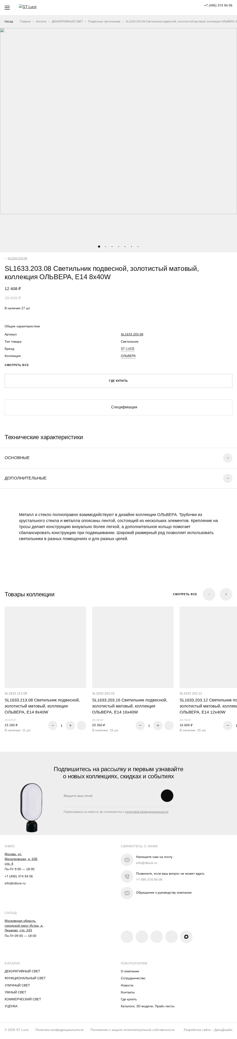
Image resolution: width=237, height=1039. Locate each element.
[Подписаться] (167, 795)
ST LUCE (127, 349)
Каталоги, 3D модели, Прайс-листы (148, 1006)
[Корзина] (152, 7)
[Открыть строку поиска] (98, 7)
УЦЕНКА (11, 1006)
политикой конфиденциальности (146, 812)
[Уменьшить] (52, 725)
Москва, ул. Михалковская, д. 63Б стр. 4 (21, 858)
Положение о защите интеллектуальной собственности (132, 1030)
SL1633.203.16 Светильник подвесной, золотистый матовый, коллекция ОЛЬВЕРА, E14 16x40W (129, 706)
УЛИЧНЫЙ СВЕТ (17, 985)
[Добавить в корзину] (81, 725)
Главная (25, 21)
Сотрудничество (133, 978)
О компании (130, 971)
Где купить (129, 999)
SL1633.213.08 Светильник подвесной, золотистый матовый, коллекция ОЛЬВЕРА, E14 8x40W (42, 706)
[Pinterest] (142, 936)
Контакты (128, 992)
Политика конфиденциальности (59, 1030)
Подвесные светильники (104, 21)
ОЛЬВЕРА (128, 356)
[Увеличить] (70, 725)
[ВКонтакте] (127, 936)
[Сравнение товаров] (111, 7)
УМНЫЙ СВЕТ (15, 992)
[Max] (186, 936)
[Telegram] (156, 936)
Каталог (41, 21)
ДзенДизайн (223, 1030)
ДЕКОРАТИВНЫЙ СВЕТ (67, 21)
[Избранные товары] (125, 7)
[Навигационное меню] (7, 7)
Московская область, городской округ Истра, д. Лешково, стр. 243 (24, 925)
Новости (127, 985)
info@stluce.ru (15, 883)
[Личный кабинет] (138, 7)
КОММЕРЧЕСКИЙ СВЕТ (23, 999)
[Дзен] (171, 936)
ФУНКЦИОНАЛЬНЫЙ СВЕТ (25, 978)
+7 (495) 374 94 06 (218, 5)
